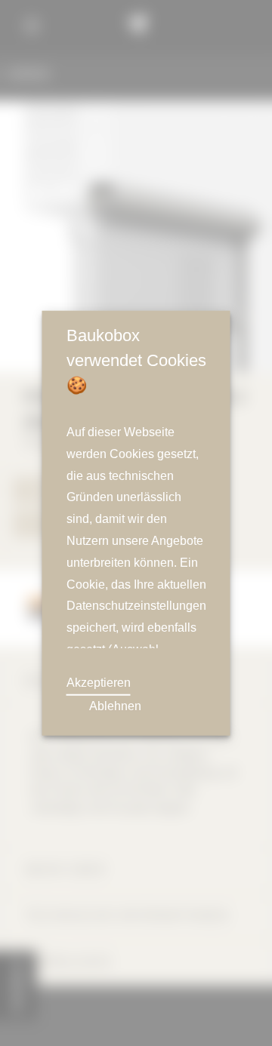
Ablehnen (115, 706)
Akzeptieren (99, 683)
